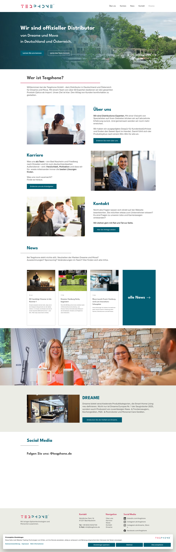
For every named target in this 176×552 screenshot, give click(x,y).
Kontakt (109, 525)
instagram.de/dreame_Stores (138, 526)
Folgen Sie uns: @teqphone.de (49, 453)
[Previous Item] (30, 408)
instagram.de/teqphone (136, 522)
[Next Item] (76, 408)
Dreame (109, 527)
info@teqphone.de (92, 527)
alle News (136, 297)
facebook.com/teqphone (137, 530)
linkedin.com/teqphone (136, 518)
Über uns (109, 518)
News (108, 523)
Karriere (109, 520)
